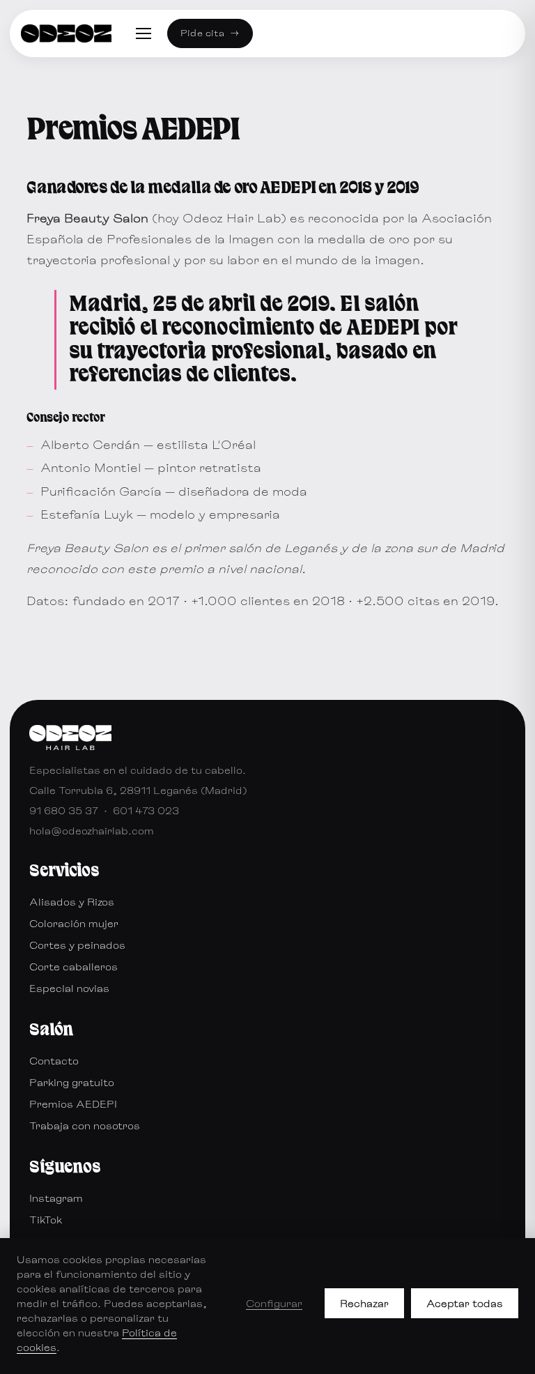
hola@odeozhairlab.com (91, 831)
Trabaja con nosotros (84, 1125)
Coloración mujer (73, 923)
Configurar (274, 1303)
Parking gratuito (71, 1082)
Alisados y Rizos (71, 902)
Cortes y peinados (77, 945)
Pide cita (210, 32)
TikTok (45, 1220)
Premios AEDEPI (73, 1104)
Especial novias (69, 988)
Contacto (54, 1061)
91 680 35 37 (63, 810)
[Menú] (143, 33)
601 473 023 (146, 810)
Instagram (56, 1198)
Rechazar (364, 1303)
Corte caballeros (73, 966)
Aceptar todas (464, 1303)
